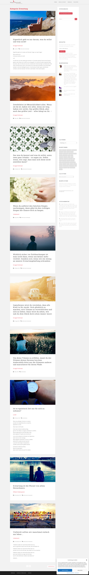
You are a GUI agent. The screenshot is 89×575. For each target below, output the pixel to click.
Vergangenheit (65, 165)
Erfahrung (61, 151)
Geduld (75, 153)
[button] (86, 560)
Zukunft (61, 169)
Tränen (71, 164)
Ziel (68, 167)
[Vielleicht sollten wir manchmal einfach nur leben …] (32, 515)
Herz (72, 155)
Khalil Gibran (61, 183)
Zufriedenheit (72, 167)
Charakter (64, 150)
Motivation (70, 158)
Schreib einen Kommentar (24, 48)
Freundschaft (65, 153)
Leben (69, 157)
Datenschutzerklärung (70, 572)
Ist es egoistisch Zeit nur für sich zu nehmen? (28, 409)
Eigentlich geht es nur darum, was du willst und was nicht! (32, 40)
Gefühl (61, 155)
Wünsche (65, 167)
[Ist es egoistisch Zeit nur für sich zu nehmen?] (32, 392)
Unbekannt (16, 214)
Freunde (61, 153)
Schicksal (68, 160)
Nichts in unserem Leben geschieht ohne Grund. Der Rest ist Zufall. (67, 219)
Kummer (65, 157)
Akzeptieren (65, 570)
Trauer (61, 164)
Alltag (60, 150)
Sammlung (70, 2)
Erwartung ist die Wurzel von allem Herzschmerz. (29, 487)
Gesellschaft (65, 155)
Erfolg (65, 151)
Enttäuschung (74, 150)
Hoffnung (61, 157)
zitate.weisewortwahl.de (66, 13)
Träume (75, 164)
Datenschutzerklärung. (63, 58)
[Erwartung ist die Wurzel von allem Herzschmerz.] (32, 469)
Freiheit (72, 151)
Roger (62, 211)
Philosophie (76, 2)
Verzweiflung (71, 165)
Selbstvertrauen (72, 162)
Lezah (14, 415)
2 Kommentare (23, 371)
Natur (60, 160)
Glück (69, 155)
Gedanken (71, 153)
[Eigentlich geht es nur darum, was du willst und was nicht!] (32, 23)
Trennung (64, 164)
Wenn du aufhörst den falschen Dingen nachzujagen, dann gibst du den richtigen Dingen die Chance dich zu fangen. (31, 208)
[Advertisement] (68, 30)
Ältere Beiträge (51, 566)
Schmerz (72, 160)
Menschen (65, 158)
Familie (68, 151)
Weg (75, 165)
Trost (68, 164)
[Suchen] (76, 19)
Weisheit (61, 167)
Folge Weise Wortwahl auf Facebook (66, 191)
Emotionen (69, 150)
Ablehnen (80, 570)
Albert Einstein (73, 185)
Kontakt (29, 572)
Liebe (72, 157)
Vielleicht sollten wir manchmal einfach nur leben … (31, 533)
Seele (60, 162)
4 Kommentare (24, 418)
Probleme (64, 160)
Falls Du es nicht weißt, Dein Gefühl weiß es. (69, 94)
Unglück (61, 165)
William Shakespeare (19, 492)
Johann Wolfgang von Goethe (70, 183)
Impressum (77, 572)
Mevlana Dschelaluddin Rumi (64, 185)
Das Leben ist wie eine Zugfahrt (70, 86)
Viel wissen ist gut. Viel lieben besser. (69, 91)
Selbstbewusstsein (65, 162)
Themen (55, 2)
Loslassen (61, 158)
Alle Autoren (62, 173)
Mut (74, 158)
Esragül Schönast (62, 2)
